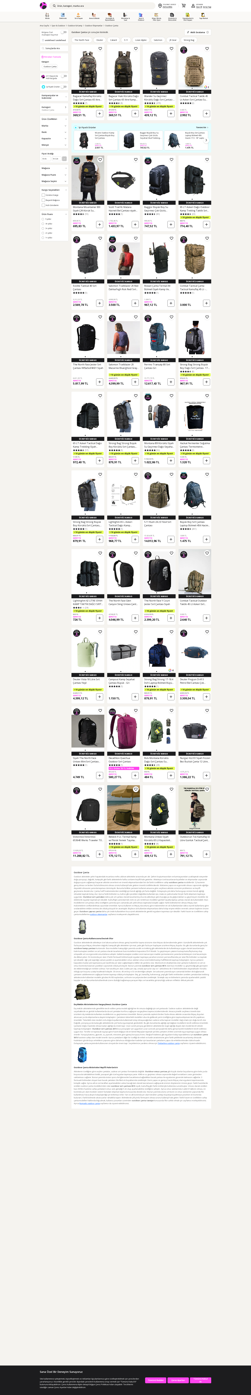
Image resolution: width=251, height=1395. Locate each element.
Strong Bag (189, 40)
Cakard (113, 40)
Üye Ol (199, 7)
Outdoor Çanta (111, 25)
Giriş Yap (207, 7)
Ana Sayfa (44, 25)
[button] (85, 88)
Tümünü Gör (201, 127)
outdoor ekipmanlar (98, 914)
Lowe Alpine (141, 40)
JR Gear (173, 40)
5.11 (126, 40)
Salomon (158, 40)
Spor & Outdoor (58, 25)
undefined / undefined (55, 40)
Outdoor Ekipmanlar (94, 25)
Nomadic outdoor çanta (89, 1103)
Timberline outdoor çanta (169, 1043)
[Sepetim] (183, 6)
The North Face (82, 40)
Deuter (99, 40)
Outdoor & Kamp (75, 25)
